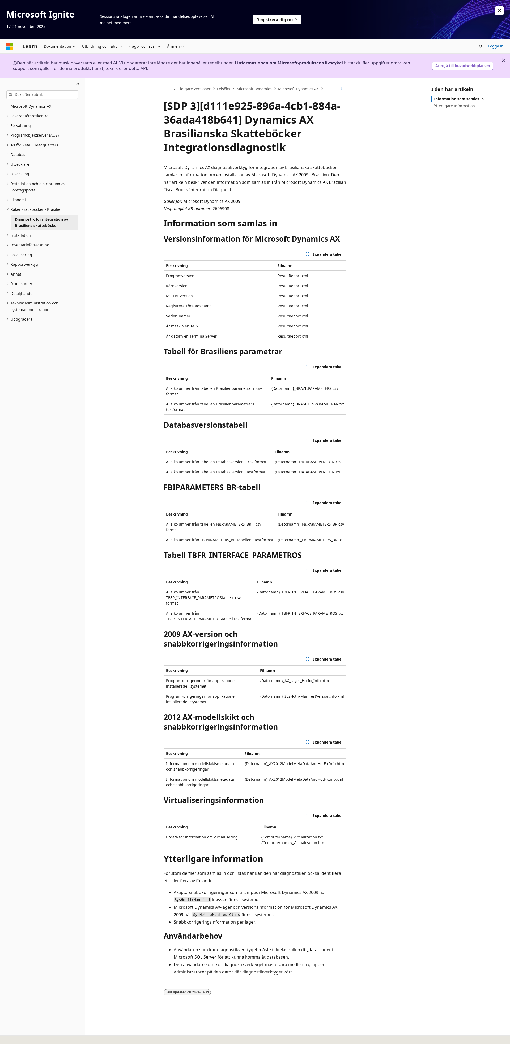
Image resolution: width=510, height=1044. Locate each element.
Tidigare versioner (194, 88)
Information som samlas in (459, 98)
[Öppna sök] (480, 46)
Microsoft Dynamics (254, 88)
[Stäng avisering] (499, 10)
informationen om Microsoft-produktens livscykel (290, 63)
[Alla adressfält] (168, 89)
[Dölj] (78, 84)
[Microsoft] (9, 46)
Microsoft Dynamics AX (298, 88)
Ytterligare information (454, 105)
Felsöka (223, 88)
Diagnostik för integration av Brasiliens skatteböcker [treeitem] (41, 222)
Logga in (496, 46)
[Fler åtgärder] (341, 89)
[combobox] (42, 94)
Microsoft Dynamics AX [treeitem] (31, 106)
